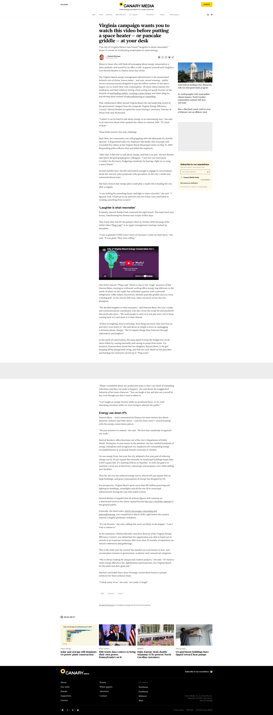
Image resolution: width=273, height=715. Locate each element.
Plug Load (116, 225)
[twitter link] (68, 710)
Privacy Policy (203, 187)
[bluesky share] (169, 57)
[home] (136, 4)
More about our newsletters (189, 183)
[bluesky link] (78, 710)
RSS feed (190, 710)
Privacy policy (179, 710)
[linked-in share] (159, 57)
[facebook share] (166, 57)
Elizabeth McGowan (106, 605)
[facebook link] (73, 710)
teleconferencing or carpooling (140, 96)
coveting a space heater (140, 93)
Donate (207, 5)
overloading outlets (118, 93)
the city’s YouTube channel (158, 501)
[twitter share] (162, 57)
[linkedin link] (62, 710)
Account (64, 5)
